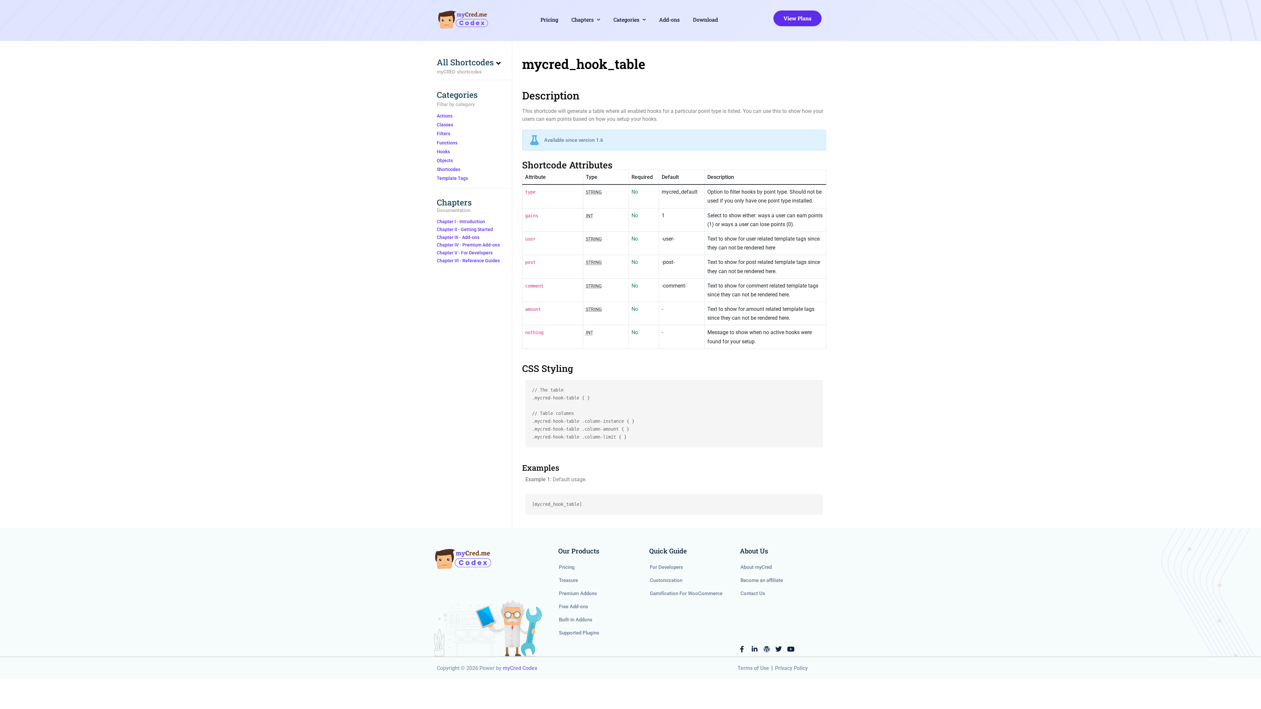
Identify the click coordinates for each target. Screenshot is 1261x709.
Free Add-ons (573, 607)
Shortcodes (448, 169)
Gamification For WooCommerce (686, 593)
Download (705, 19)
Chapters (582, 19)
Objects (445, 160)
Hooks (443, 151)
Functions (447, 142)
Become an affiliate (762, 580)
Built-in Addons (575, 620)
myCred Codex (520, 668)
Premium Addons (578, 593)
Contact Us (753, 593)
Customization (666, 580)
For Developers (666, 567)
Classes (445, 124)
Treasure (568, 580)
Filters (443, 133)
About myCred (756, 567)
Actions (445, 115)
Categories (626, 19)
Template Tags (452, 178)
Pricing (549, 19)
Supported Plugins (579, 633)
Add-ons (669, 19)
